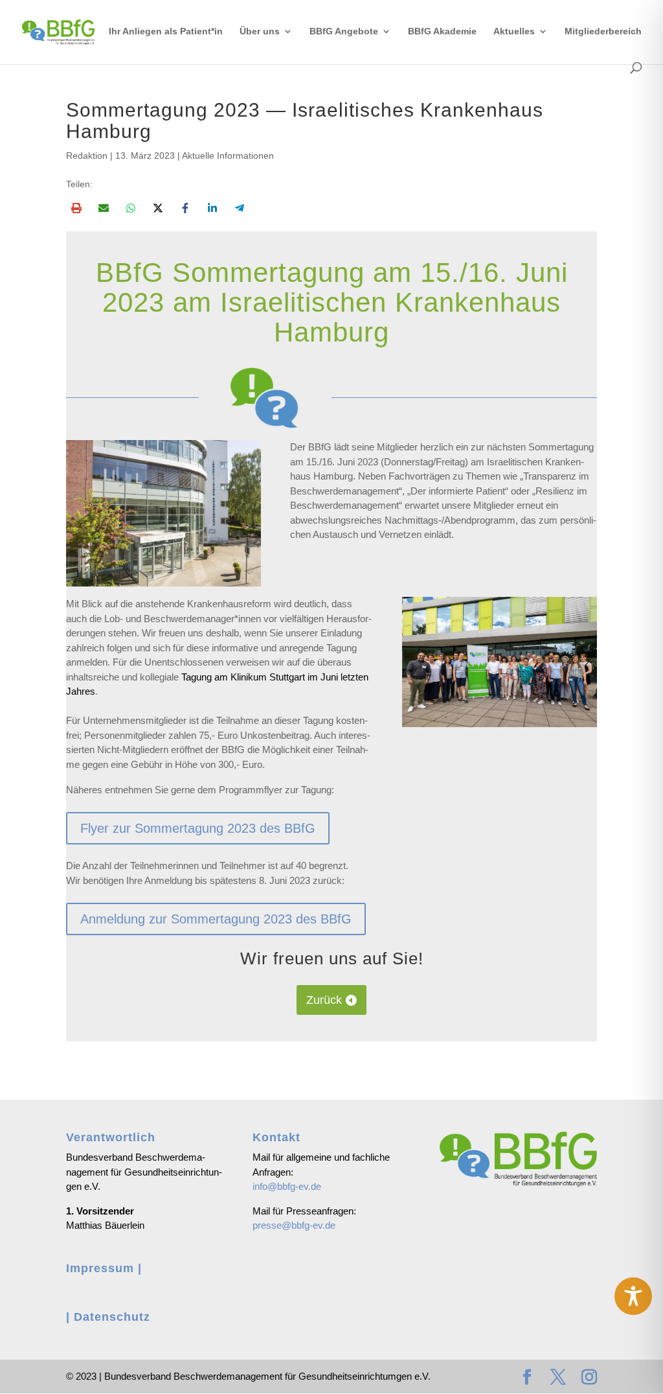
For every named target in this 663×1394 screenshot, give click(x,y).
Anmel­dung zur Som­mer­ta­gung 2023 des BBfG (216, 919)
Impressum (100, 1268)
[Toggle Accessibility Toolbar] (633, 1296)
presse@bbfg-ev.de (294, 1225)
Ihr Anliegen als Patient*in (166, 31)
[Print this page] (76, 208)
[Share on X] (158, 208)
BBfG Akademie (442, 31)
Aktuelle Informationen (228, 155)
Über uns (260, 31)
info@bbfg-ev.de (287, 1186)
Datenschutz (112, 1316)
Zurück (324, 999)
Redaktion (86, 155)
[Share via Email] (103, 208)
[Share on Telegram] (239, 208)
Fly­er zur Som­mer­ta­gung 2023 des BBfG (197, 828)
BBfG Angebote (343, 31)
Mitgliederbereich (603, 31)
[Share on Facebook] (185, 208)
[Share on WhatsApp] (130, 208)
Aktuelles (514, 31)
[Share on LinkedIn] (212, 208)
